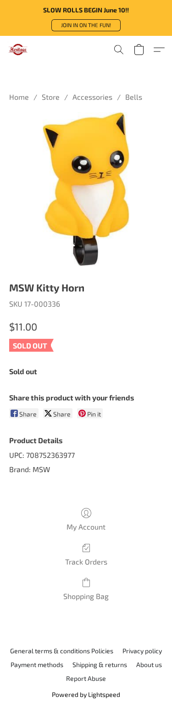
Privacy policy (142, 651)
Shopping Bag (86, 596)
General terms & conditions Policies (61, 651)
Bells (133, 96)
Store (51, 96)
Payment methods (37, 664)
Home (19, 96)
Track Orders (86, 561)
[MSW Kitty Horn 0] (86, 189)
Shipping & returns (99, 664)
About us (149, 664)
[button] (86, 25)
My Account (86, 526)
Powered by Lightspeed (86, 694)
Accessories (92, 96)
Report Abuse (86, 678)
